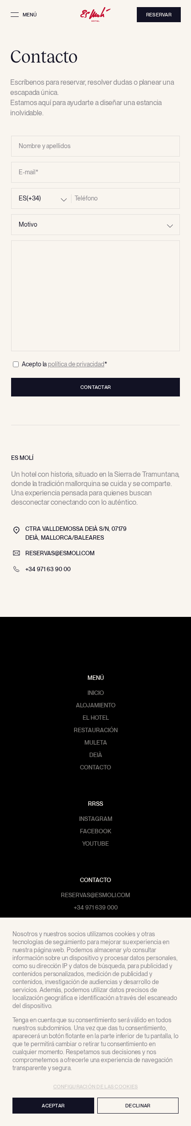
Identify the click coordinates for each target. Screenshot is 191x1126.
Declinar (137, 1105)
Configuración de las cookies (95, 1086)
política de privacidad (76, 364)
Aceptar (53, 1105)
